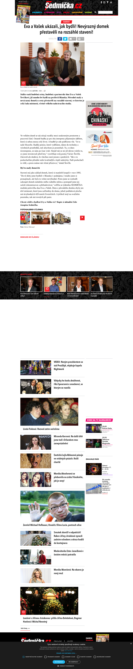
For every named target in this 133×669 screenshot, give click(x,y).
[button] (66, 653)
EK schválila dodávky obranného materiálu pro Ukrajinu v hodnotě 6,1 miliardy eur (106, 485)
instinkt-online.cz (105, 473)
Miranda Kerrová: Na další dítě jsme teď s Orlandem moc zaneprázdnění (68, 440)
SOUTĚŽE (70, 641)
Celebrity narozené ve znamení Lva (54, 294)
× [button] (131, 643)
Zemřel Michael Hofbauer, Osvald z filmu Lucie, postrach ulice (52, 525)
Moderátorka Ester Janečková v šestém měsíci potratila (68, 553)
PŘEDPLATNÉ (58, 641)
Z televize (49, 13)
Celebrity (37, 13)
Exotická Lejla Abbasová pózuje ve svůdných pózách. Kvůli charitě (68, 459)
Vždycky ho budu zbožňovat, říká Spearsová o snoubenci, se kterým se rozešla (68, 384)
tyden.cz (105, 492)
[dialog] (66, 655)
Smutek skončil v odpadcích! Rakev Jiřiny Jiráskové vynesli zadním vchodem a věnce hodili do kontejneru (69, 538)
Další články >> (25, 628)
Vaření (88, 13)
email (74, 38)
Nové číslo (23, 2)
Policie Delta (107, 427)
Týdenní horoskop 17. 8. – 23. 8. (106, 467)
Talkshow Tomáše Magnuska (106, 440)
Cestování (77, 13)
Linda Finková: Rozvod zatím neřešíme (41, 429)
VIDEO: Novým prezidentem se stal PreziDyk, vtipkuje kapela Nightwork (68, 365)
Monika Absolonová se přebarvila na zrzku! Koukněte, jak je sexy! (68, 477)
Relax (66, 13)
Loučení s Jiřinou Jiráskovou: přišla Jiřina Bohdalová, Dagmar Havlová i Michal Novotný (52, 620)
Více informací (68, 650)
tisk (82, 38)
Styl (59, 13)
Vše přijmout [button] (59, 662)
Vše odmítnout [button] (73, 662)
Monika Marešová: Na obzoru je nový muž (69, 572)
